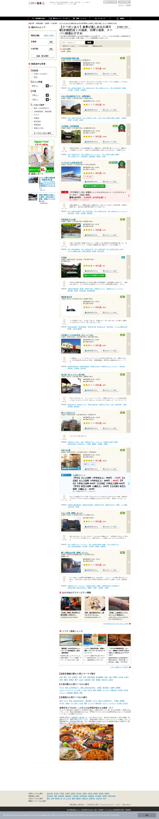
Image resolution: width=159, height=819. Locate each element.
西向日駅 (122, 366)
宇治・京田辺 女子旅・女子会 (114, 249)
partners (44, 815)
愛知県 (101, 793)
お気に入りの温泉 (110, 2)
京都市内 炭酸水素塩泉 (74, 505)
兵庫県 (67, 793)
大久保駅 (70, 90)
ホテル (95, 701)
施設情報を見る (92, 73)
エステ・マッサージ (66, 690)
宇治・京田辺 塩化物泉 (74, 88)
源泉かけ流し (39, 128)
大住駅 (77, 213)
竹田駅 (118, 505)
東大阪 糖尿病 (82, 327)
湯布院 (104, 796)
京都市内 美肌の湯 (73, 366)
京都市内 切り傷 (99, 505)
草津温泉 (50, 796)
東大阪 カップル (81, 404)
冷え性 (89, 690)
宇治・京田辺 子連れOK (74, 118)
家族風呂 (37, 125)
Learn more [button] (115, 815)
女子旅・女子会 (123, 690)
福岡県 (107, 793)
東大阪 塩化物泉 (72, 327)
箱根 (55, 796)
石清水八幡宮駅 (86, 251)
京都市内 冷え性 (95, 366)
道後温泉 (91, 796)
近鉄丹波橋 (91, 677)
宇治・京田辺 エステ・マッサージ (91, 154)
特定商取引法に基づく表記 (89, 810)
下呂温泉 (75, 796)
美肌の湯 (98, 703)
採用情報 (128, 810)
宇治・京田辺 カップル (102, 88)
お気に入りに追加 (110, 73)
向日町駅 (76, 368)
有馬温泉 (61, 796)
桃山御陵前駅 (91, 290)
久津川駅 (76, 90)
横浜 (48, 798)
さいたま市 (67, 798)
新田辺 (71, 680)
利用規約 (101, 810)
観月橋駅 (70, 290)
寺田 (61, 680)
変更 (51, 42)
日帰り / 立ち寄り (40, 74)
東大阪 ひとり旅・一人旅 (106, 404)
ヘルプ (118, 804)
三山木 (81, 680)
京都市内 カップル (99, 289)
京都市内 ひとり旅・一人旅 (76, 442)
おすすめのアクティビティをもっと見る (116, 623)
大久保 (120, 677)
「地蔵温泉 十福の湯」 (78, 717)
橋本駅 (94, 251)
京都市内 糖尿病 (84, 366)
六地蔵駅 (99, 444)
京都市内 (92, 798)
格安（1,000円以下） (72, 687)
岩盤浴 (99, 690)
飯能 (73, 798)
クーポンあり (83, 46)
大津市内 (99, 798)
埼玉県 (56, 793)
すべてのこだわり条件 (42, 133)
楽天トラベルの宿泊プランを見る (94, 186)
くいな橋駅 (124, 505)
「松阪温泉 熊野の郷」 (76, 721)
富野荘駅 (89, 213)
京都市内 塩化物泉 (87, 505)
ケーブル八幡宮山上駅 (74, 251)
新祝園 (98, 680)
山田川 (111, 680)
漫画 (80, 693)
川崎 (52, 798)
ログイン (121, 5)
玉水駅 (104, 156)
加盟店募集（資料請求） (77, 804)
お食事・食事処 (115, 687)
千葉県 (62, 793)
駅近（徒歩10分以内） (88, 687)
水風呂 (99, 687)
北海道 (90, 793)
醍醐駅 (94, 444)
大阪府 (84, 793)
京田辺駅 (83, 213)
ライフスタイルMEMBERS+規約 (114, 810)
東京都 (78, 793)
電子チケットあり (69, 46)
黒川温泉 (98, 796)
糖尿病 (76, 693)
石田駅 (89, 444)
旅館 (85, 703)
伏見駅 (77, 507)
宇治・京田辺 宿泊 (87, 211)
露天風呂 (106, 687)
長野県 (95, 793)
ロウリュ (62, 693)
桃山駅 (76, 290)
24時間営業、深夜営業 (42, 111)
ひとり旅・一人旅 (80, 690)
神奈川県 (50, 793)
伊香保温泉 (83, 796)
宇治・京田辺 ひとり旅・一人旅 (92, 118)
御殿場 (78, 798)
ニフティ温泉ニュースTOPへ (119, 667)
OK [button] (147, 815)
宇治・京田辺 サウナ (74, 156)
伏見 (84, 677)
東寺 (65, 677)
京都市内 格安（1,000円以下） (77, 444)
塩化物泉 (70, 693)
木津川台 (104, 680)
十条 (69, 677)
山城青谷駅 (84, 156)
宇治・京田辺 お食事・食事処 (111, 118)
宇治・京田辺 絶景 (115, 88)
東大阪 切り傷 (92, 327)
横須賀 (57, 798)
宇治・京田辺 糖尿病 (74, 249)
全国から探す (49, 35)
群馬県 (73, 793)
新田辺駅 (76, 406)
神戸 (104, 798)
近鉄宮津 (88, 680)
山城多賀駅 (92, 156)
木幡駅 (106, 444)
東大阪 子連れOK (93, 404)
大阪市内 (85, 798)
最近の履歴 (124, 2)
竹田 (80, 677)
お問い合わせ (126, 804)
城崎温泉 (68, 796)
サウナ (61, 687)
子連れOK (113, 690)
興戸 (76, 680)
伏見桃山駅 (82, 290)
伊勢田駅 (83, 90)
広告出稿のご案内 (93, 804)
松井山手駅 (71, 213)
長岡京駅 (70, 368)
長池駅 (98, 156)
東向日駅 (83, 368)
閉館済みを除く (97, 46)
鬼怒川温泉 (112, 796)
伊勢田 (115, 677)
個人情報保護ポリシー (73, 810)
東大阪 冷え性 (101, 327)
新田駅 (124, 88)
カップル (106, 690)
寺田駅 (69, 120)
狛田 (93, 680)
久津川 (126, 677)
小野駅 (106, 588)
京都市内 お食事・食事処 (110, 442)
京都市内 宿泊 (89, 289)
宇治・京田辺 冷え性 (88, 88)
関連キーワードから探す (37, 801)
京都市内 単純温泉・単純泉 (76, 289)
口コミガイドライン (107, 804)
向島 (106, 677)
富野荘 (66, 680)
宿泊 (94, 690)
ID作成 (128, 5)
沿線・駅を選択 (42, 56)
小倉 (110, 677)
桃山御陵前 (99, 677)
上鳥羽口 (75, 677)
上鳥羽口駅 (71, 507)
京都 (61, 677)
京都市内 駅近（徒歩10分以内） (77, 588)
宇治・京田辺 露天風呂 (74, 546)
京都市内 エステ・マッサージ (114, 289)
